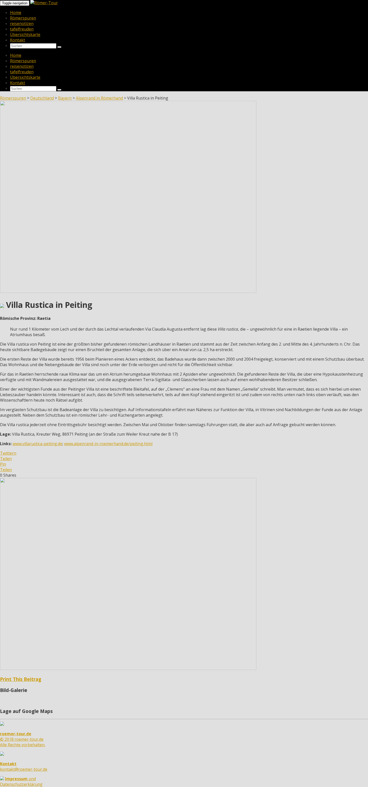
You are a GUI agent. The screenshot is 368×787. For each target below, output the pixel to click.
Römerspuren (23, 18)
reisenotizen (22, 23)
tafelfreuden (22, 29)
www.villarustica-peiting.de (37, 443)
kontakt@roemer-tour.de (23, 766)
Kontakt (17, 40)
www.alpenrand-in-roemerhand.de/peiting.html (108, 443)
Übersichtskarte (25, 34)
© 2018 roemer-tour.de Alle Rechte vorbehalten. (22, 739)
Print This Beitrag (20, 679)
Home (15, 12)
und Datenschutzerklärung (21, 781)
